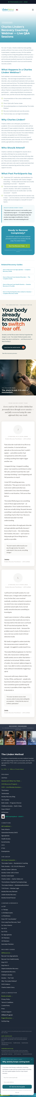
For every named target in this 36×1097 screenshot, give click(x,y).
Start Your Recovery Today (16, 246)
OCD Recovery (4, 1044)
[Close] (32, 1059)
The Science (5, 790)
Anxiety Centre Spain (7, 876)
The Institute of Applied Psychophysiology (14, 882)
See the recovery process (9, 353)
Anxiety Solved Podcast (8, 897)
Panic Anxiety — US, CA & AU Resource (13, 866)
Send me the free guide (18, 1086)
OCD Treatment (17, 1054)
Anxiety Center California (9, 869)
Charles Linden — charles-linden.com (12, 879)
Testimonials (5, 793)
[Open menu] (33, 10)
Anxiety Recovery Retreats (9, 891)
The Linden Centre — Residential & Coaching (14, 863)
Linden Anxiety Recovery (8, 894)
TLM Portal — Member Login (10, 888)
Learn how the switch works (14, 347)
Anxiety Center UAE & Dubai (10, 872)
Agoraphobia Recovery (6, 1042)
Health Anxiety (16, 1042)
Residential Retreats (27, 1054)
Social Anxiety (25, 1042)
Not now (17, 1092)
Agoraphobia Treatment (6, 1054)
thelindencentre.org (7, 1048)
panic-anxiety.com (6, 1036)
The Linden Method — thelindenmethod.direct (15, 885)
